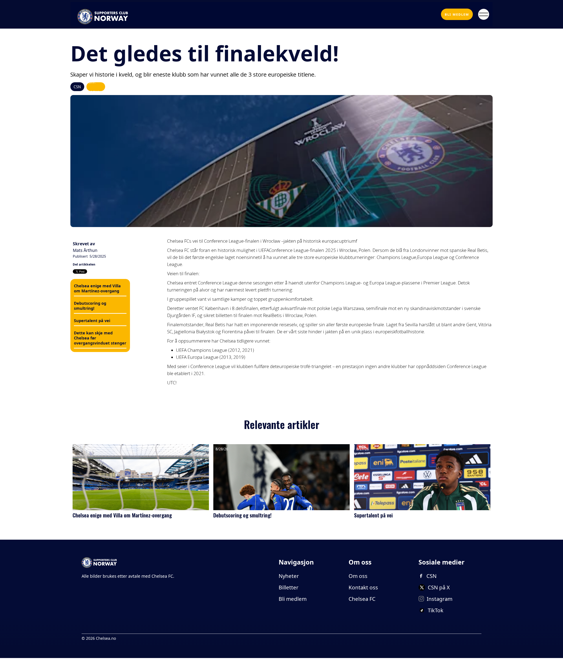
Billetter (288, 587)
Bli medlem (293, 598)
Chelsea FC (362, 598)
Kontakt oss (363, 587)
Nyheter (289, 575)
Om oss (358, 575)
